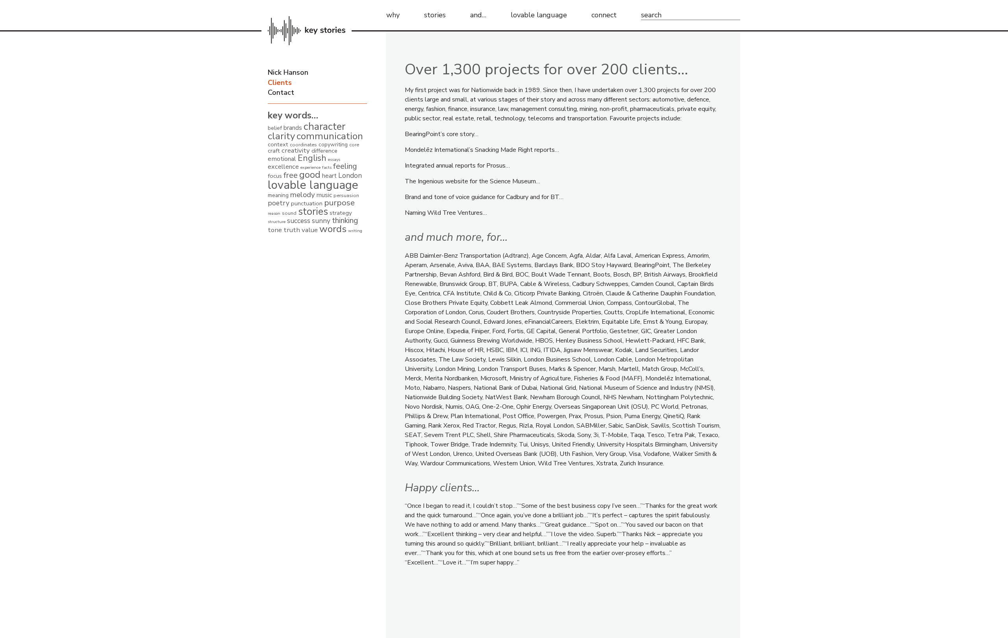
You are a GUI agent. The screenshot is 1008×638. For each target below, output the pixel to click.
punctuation (306, 203)
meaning (278, 195)
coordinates (303, 144)
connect (604, 15)
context (278, 144)
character (324, 126)
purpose (339, 202)
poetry (278, 203)
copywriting (333, 144)
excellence (283, 166)
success (298, 220)
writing (355, 231)
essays (334, 159)
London (350, 175)
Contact (281, 92)
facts (327, 167)
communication (329, 136)
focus (275, 176)
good (310, 175)
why (393, 15)
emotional (282, 159)
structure (276, 222)
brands (293, 128)
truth (292, 229)
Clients (280, 82)
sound (289, 213)
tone (275, 229)
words (332, 229)
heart (329, 175)
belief (275, 128)
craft (274, 151)
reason (274, 213)
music (324, 195)
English (312, 158)
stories (435, 15)
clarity (281, 136)
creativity (296, 150)
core (354, 144)
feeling (345, 166)
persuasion (346, 195)
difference (324, 151)
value (310, 229)
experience (310, 167)
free (291, 175)
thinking (345, 220)
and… (478, 15)
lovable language (539, 15)
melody (302, 195)
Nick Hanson (288, 72)
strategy (341, 213)
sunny (321, 220)
